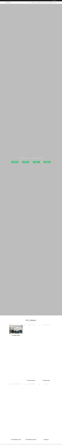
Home (31, 2)
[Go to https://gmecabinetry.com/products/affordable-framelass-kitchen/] (31, 412)
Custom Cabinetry (39, 2)
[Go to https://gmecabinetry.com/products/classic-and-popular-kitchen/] (15, 330)
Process (46, 2)
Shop (55, 2)
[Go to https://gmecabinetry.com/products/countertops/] (46, 412)
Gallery (48, 2)
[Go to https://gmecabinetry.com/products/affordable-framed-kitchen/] (15, 412)
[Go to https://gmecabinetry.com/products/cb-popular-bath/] (46, 353)
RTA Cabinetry (33, 2)
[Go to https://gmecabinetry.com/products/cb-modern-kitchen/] (31, 353)
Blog (49, 2)
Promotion (43, 2)
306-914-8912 (54, 0)
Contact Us (52, 2)
